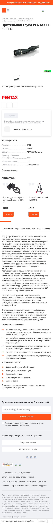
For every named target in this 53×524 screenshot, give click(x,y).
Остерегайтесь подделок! (36, 486)
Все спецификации (10, 170)
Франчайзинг (18, 486)
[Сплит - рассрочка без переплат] (47, 71)
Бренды (21, 481)
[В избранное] (4, 105)
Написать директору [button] (28, 449)
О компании (7, 472)
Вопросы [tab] (36, 228)
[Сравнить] (9, 105)
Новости (31, 477)
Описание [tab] (8, 228)
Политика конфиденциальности (14, 517)
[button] (8, 214)
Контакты (42, 481)
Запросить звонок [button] (28, 443)
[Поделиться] (14, 105)
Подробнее (29, 521)
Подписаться (26, 416)
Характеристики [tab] (22, 228)
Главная (5, 19)
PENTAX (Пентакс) (35, 152)
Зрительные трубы (25, 19)
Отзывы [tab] (46, 228)
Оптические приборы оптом (14, 477)
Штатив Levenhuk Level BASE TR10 (38, 198)
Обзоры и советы (9, 481)
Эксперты (6, 486)
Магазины (31, 481)
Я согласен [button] (42, 521)
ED (28, 161)
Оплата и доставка (22, 472)
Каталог (13, 19)
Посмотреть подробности (38, 2)
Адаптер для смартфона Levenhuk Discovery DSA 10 (13, 200)
